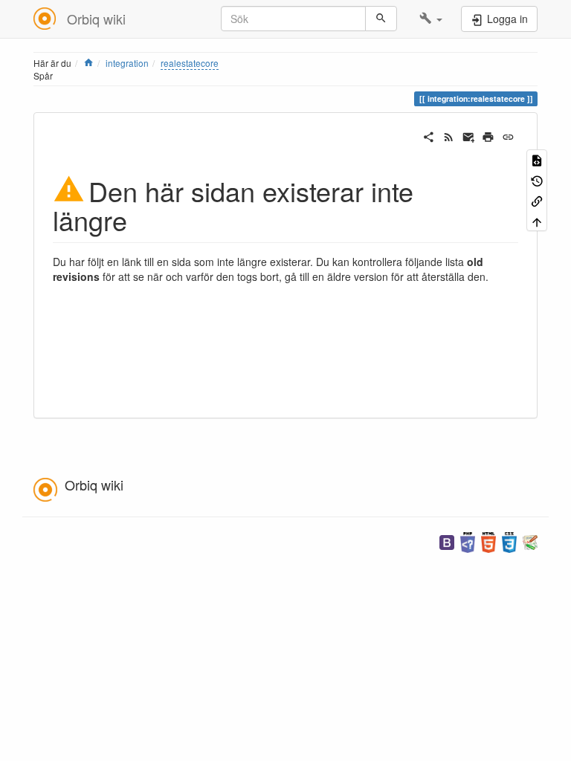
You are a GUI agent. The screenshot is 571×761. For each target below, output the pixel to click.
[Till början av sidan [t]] (536, 220)
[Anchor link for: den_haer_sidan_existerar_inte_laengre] (141, 219)
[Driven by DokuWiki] (530, 540)
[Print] (488, 135)
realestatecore (190, 62)
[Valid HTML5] (488, 540)
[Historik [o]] (536, 179)
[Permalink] (508, 135)
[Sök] (381, 18)
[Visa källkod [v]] (536, 159)
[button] (431, 18)
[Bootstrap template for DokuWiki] (446, 540)
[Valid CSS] (509, 540)
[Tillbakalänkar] (536, 200)
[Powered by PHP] (467, 540)
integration (127, 62)
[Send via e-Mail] (468, 135)
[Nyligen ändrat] (448, 135)
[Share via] (428, 135)
